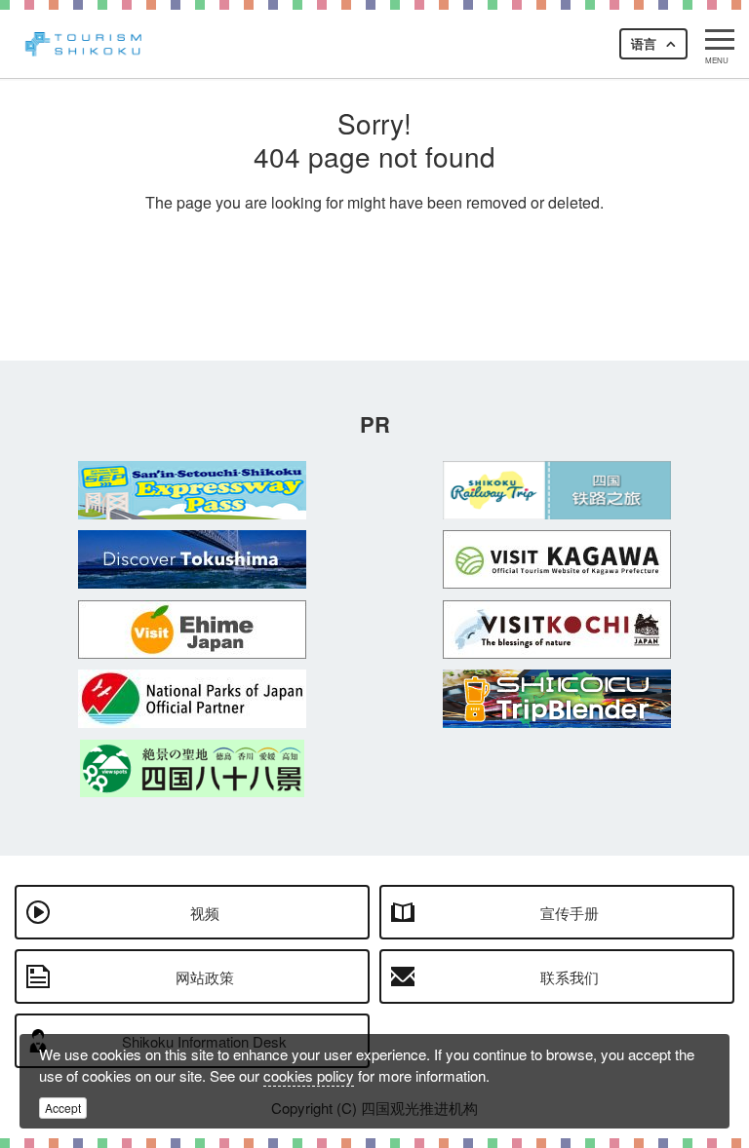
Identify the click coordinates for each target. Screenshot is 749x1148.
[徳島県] (192, 559)
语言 (643, 43)
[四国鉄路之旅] (556, 490)
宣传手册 (569, 912)
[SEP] (192, 490)
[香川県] (556, 559)
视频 (204, 912)
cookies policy (308, 1075)
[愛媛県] (192, 629)
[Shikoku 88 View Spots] (192, 768)
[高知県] (556, 629)
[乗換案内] (556, 699)
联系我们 (569, 977)
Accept (63, 1107)
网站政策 (205, 977)
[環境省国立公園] (192, 699)
